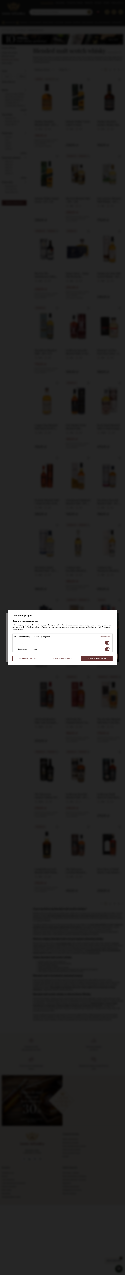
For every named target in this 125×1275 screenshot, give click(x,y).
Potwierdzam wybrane (27, 658)
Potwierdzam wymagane (62, 658)
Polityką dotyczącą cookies (68, 625)
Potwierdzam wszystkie (97, 658)
